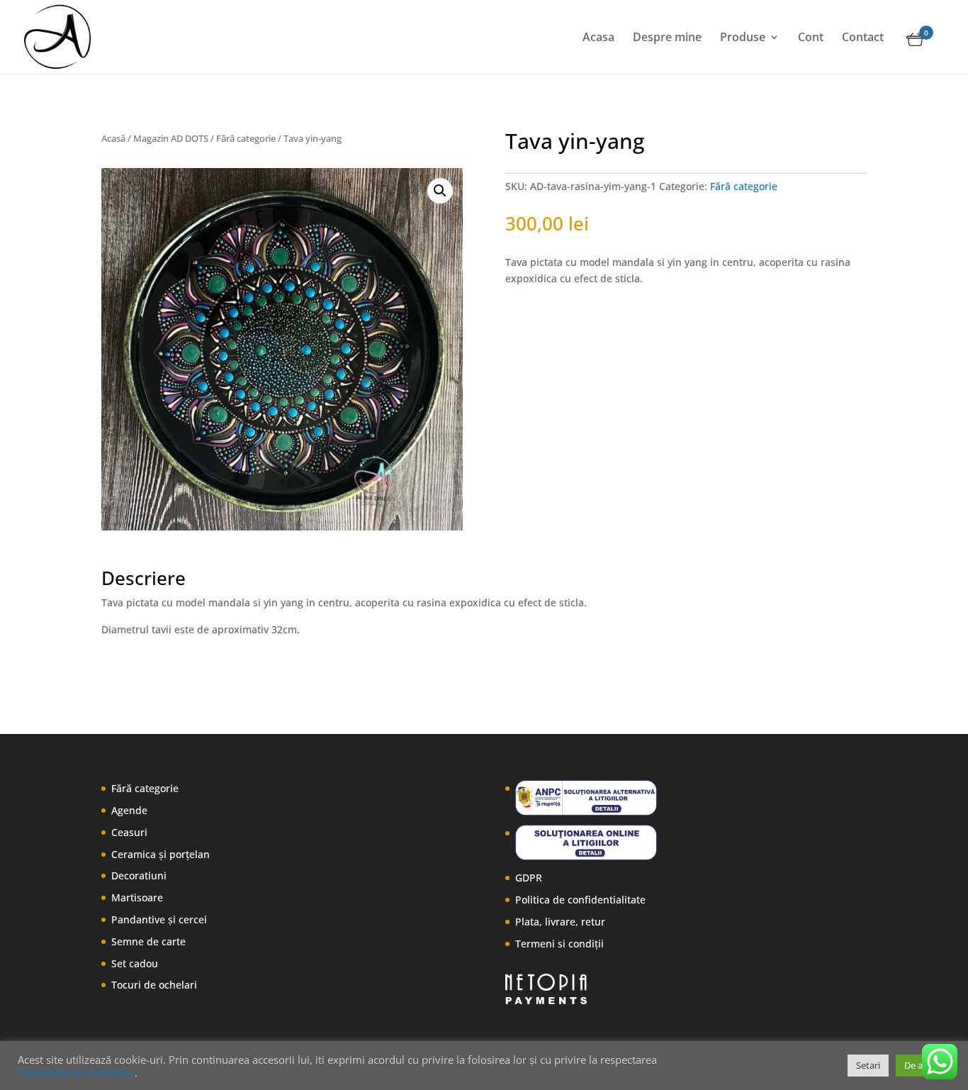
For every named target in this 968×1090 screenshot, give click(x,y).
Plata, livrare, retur (560, 921)
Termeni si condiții (559, 943)
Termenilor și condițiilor (76, 1072)
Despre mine (667, 38)
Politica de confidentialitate (580, 899)
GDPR (528, 877)
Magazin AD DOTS (170, 138)
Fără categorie (246, 138)
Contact (863, 38)
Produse (742, 38)
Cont (810, 38)
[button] (440, 191)
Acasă (113, 138)
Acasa (598, 38)
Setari (868, 1065)
